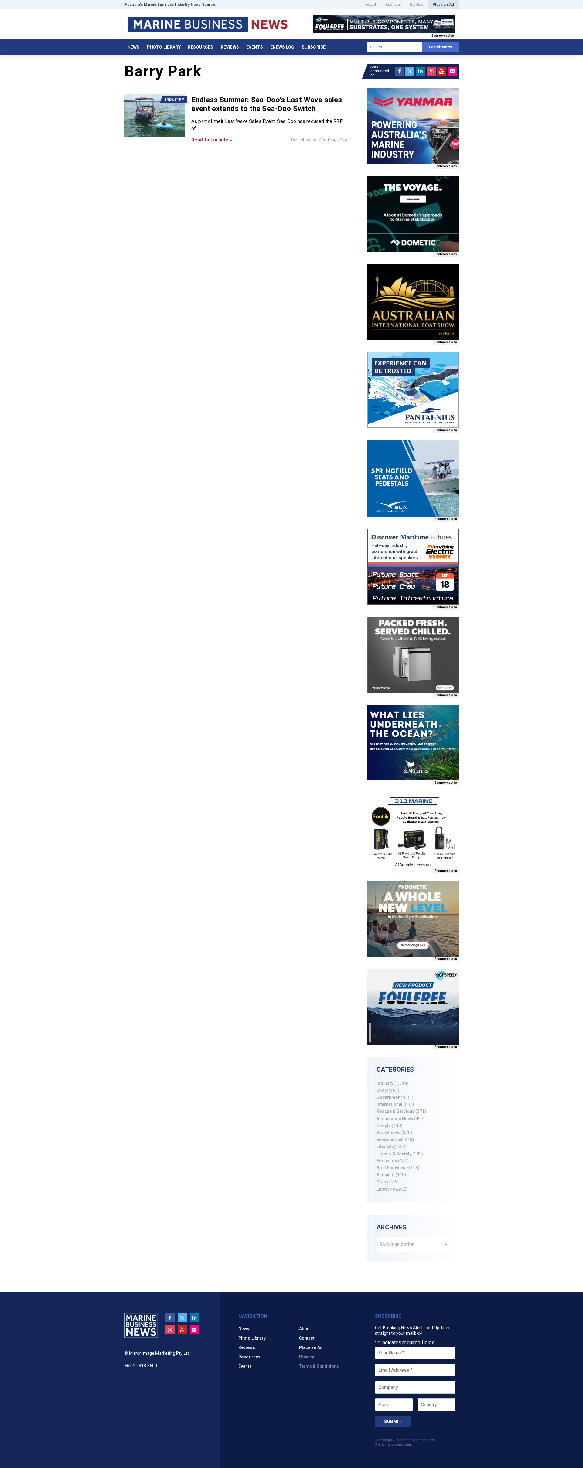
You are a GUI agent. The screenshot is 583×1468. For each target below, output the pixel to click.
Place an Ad (443, 4)
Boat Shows (389, 1132)
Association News (395, 1118)
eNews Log (282, 47)
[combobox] (413, 1244)
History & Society (394, 1153)
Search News (440, 47)
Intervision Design (398, 1444)
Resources (200, 47)
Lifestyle (385, 1146)
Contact (417, 4)
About (371, 4)
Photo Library (164, 47)
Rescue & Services (395, 1111)
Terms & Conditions (319, 1366)
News (134, 47)
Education (387, 1160)
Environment (389, 1139)
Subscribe (314, 47)
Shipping (385, 1174)
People (384, 1125)
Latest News (389, 1189)
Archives (393, 4)
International (389, 1104)
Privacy (306, 1356)
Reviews (230, 47)
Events (254, 47)
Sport (382, 1090)
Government (389, 1097)
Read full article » (211, 140)
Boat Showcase (392, 1167)
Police (383, 1181)
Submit (392, 1421)
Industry (385, 1083)
